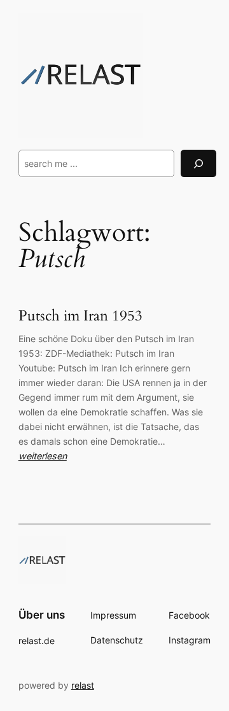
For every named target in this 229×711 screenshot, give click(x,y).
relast (82, 685)
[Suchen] (198, 163)
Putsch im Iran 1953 (80, 316)
